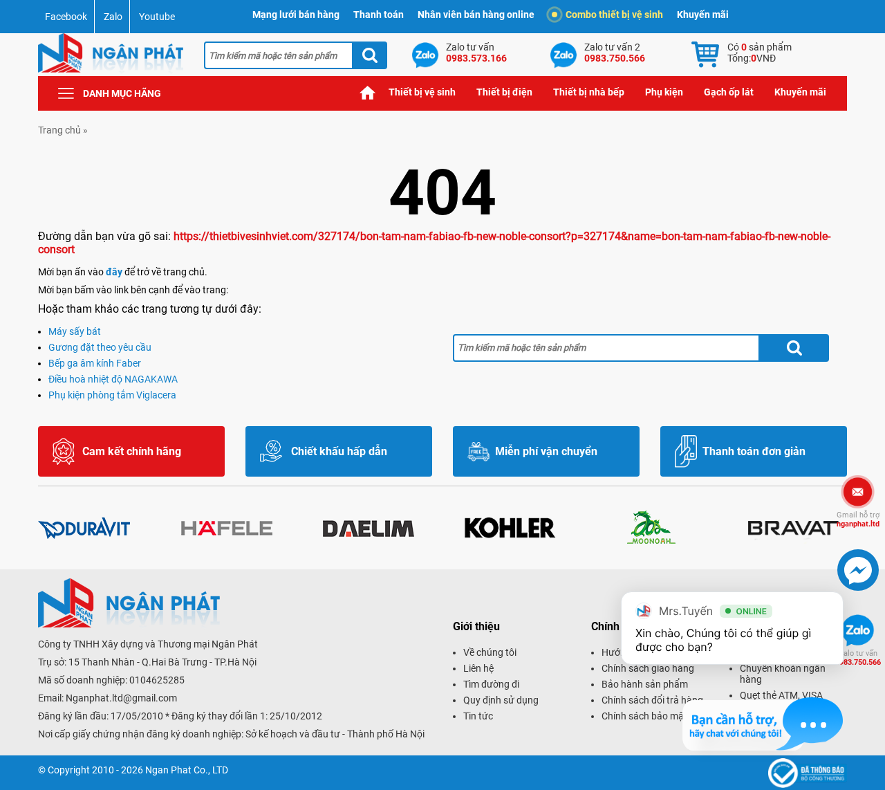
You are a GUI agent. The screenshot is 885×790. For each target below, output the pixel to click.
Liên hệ (478, 668)
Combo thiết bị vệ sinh (614, 14)
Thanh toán (378, 14)
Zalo (113, 16)
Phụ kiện (664, 92)
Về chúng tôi (489, 652)
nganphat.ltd (858, 520)
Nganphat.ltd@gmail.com (121, 698)
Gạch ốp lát (729, 92)
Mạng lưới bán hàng (295, 14)
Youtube (157, 16)
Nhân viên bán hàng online (476, 14)
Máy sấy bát (74, 331)
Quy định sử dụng (501, 700)
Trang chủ (367, 92)
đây (114, 271)
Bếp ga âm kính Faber (94, 363)
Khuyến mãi (703, 14)
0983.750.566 (858, 658)
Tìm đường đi (491, 684)
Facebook (66, 16)
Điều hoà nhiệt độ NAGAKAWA (113, 379)
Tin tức (478, 716)
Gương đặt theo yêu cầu (99, 347)
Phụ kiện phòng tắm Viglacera (112, 395)
